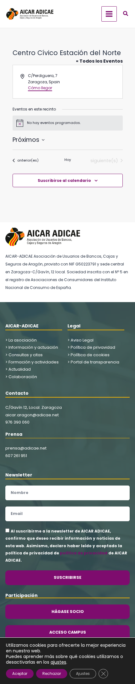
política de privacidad (83, 553)
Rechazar (51, 673)
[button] (126, 14)
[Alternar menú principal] (109, 14)
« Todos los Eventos (99, 61)
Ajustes (83, 673)
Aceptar (19, 673)
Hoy (67, 159)
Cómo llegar (40, 87)
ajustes (58, 662)
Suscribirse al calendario (64, 180)
